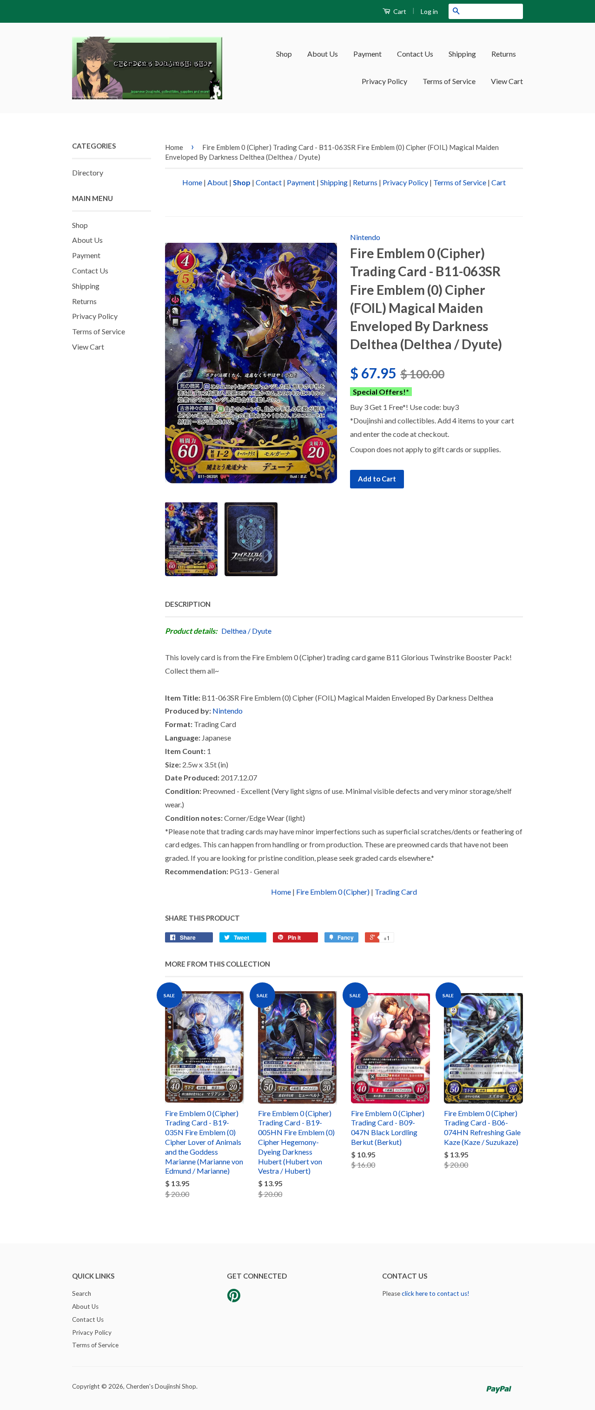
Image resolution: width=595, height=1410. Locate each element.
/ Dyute (259, 630)
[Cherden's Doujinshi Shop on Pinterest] (234, 1298)
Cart (399, 11)
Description (188, 604)
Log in (429, 11)
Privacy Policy (384, 81)
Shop (284, 53)
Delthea (233, 630)
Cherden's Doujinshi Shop (161, 1386)
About (217, 182)
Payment (367, 53)
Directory (87, 172)
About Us (322, 53)
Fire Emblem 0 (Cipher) (333, 891)
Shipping (462, 53)
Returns (503, 53)
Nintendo (365, 237)
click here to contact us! (435, 1293)
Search (81, 1293)
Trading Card (396, 891)
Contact (269, 182)
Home (174, 147)
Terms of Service (449, 81)
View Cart (507, 81)
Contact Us (415, 53)
